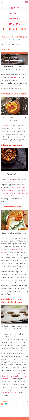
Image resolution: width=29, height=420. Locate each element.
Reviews (15, 18)
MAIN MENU (26, 2)
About (15, 8)
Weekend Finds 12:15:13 (14, 37)
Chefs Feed (13, 77)
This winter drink (6, 126)
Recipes (15, 13)
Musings (14, 24)
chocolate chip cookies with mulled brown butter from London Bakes (14, 376)
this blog (9, 179)
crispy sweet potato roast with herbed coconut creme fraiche (14, 193)
